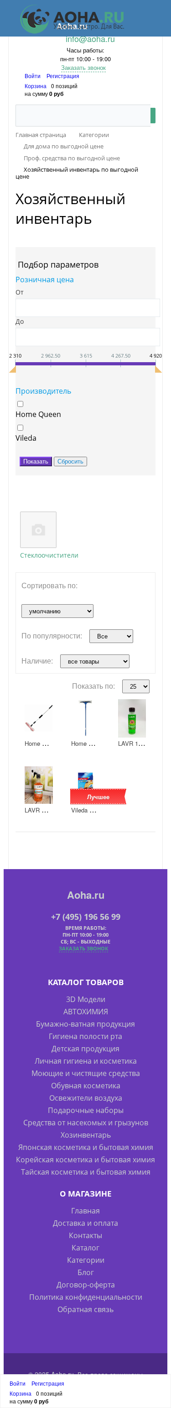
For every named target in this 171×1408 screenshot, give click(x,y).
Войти (33, 75)
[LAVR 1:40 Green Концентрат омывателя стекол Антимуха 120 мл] (132, 718)
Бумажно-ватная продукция (85, 1024)
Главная (85, 1211)
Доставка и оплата (85, 1223)
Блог (86, 1272)
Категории (85, 1260)
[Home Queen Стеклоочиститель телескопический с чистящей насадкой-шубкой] (85, 718)
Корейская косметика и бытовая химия (85, 1160)
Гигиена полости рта (85, 1036)
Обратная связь (85, 1309)
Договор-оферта (86, 1285)
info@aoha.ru (90, 38)
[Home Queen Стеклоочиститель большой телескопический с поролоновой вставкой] (39, 718)
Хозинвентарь (86, 1135)
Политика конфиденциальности (85, 1297)
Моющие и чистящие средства (85, 1073)
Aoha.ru (85, 894)
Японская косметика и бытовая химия (85, 1147)
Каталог (85, 1248)
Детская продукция (85, 1049)
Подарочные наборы (86, 1110)
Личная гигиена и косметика (86, 1061)
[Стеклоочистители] (38, 530)
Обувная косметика (85, 1086)
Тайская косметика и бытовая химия (85, 1172)
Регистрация (63, 75)
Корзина (36, 86)
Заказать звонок (83, 67)
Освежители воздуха (85, 1098)
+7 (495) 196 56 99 (85, 916)
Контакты (85, 1235)
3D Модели (85, 999)
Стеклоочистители (49, 555)
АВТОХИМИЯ (85, 1012)
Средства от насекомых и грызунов (85, 1123)
